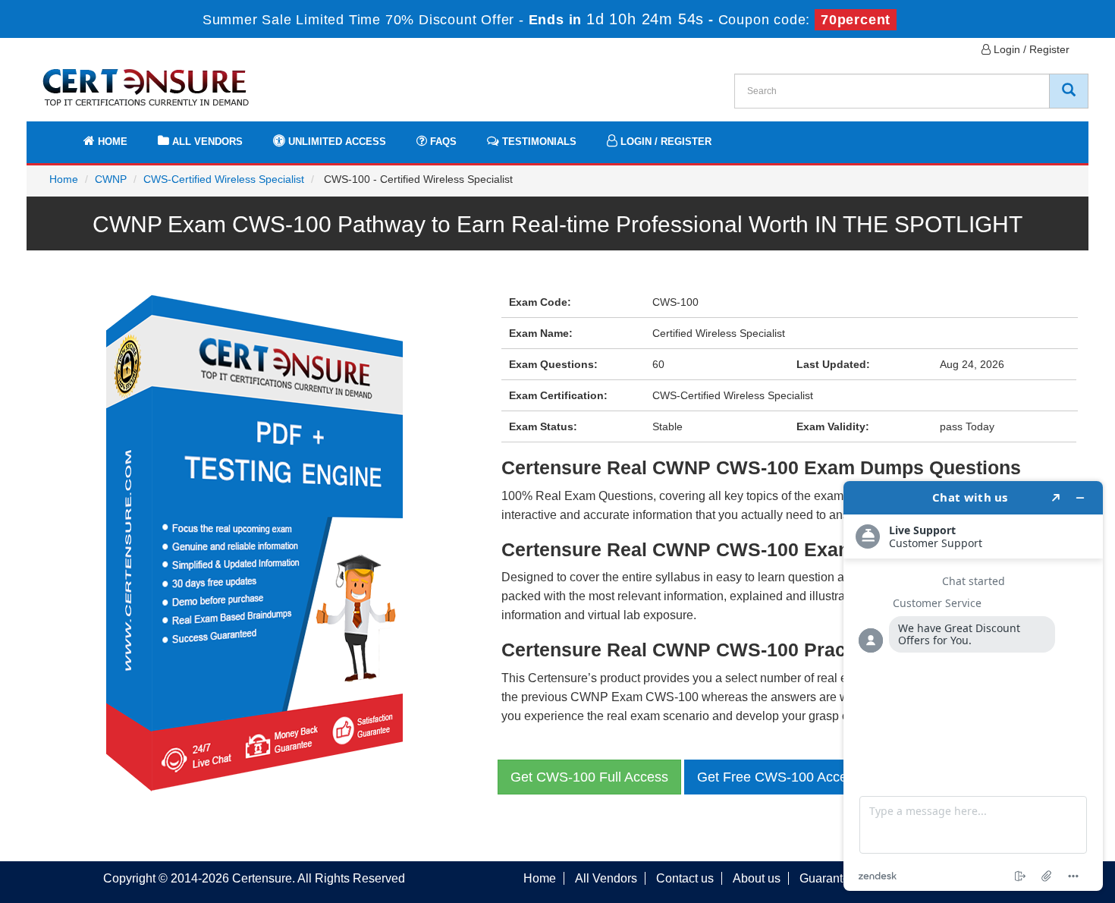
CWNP (111, 179)
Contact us (685, 878)
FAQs (442, 141)
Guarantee (827, 878)
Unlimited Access (335, 141)
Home (111, 141)
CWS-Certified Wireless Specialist (223, 179)
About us (756, 878)
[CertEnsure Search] (1068, 91)
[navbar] (57, 134)
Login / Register (1030, 49)
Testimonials (537, 141)
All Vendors (206, 141)
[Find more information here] (973, 686)
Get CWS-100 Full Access (589, 777)
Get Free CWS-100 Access (779, 777)
